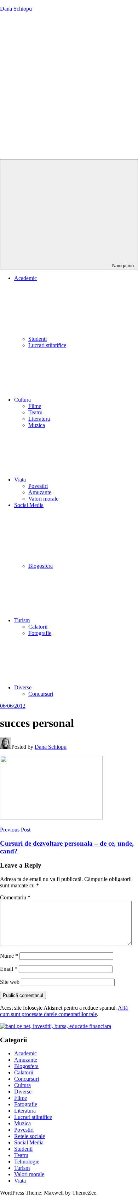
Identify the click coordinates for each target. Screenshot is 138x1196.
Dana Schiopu (16, 9)
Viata (20, 480)
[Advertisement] (69, 87)
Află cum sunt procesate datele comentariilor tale (64, 1011)
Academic (25, 1053)
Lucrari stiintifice (47, 345)
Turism (22, 620)
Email (8, 969)
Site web (9, 982)
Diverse (22, 687)
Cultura (22, 400)
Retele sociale (29, 1136)
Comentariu (15, 897)
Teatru (35, 412)
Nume (9, 956)
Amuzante (39, 492)
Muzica (36, 425)
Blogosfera (40, 566)
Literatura (39, 419)
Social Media (29, 1142)
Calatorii (37, 627)
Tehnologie (26, 1162)
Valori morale (43, 499)
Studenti (37, 339)
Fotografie (39, 633)
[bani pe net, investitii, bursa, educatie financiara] (55, 1026)
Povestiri (38, 486)
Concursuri (40, 694)
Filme (34, 406)
